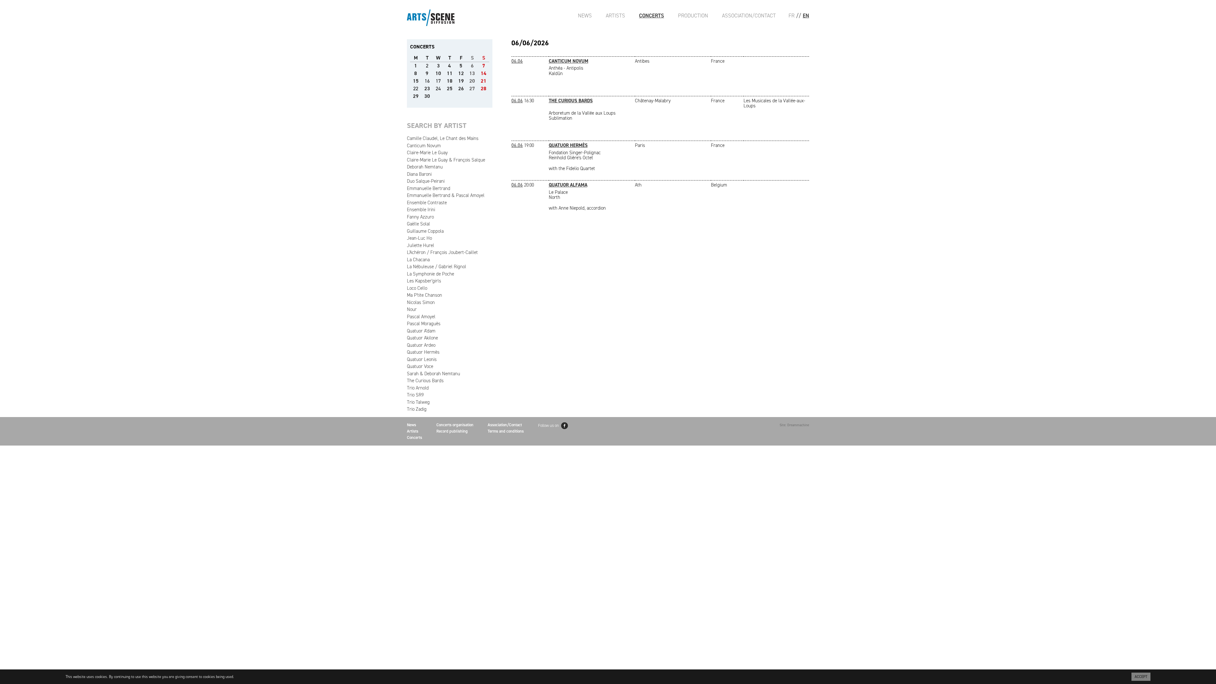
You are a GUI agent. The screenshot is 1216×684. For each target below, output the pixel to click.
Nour (412, 309)
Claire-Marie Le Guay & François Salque (446, 160)
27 (472, 88)
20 (472, 81)
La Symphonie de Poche (430, 274)
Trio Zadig (417, 409)
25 (450, 88)
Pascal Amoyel (421, 317)
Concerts (651, 15)
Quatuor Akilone (422, 338)
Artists (615, 15)
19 (461, 81)
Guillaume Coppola (425, 231)
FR (791, 15)
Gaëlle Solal (418, 224)
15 (416, 81)
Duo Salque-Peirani (426, 181)
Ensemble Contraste (427, 203)
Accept (1141, 676)
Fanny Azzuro (420, 217)
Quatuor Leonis (422, 359)
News (585, 15)
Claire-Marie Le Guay (427, 152)
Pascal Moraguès (423, 323)
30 (427, 96)
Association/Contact (749, 15)
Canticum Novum (424, 145)
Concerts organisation (454, 425)
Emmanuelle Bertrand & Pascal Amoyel (445, 195)
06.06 (517, 61)
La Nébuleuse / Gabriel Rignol (436, 266)
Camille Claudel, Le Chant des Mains (442, 138)
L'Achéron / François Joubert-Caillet (442, 252)
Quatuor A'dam (421, 331)
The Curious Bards (425, 380)
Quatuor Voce (420, 366)
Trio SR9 (415, 395)
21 (483, 81)
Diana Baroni (419, 174)
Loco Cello (417, 288)
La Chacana (418, 259)
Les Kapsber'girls (424, 281)
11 (450, 73)
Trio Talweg (418, 402)
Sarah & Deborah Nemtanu (433, 373)
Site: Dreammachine (794, 425)
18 (450, 81)
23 (427, 88)
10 (438, 73)
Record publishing (452, 431)
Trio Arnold (418, 388)
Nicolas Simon (421, 302)
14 (483, 73)
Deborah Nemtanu (425, 167)
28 (483, 88)
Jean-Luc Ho (419, 238)
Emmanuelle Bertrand (428, 188)
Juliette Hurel (420, 245)
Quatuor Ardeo (421, 345)
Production (693, 15)
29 (416, 96)
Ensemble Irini (421, 209)
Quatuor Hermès (423, 352)
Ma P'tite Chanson (424, 295)
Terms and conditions (506, 431)
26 (461, 88)
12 (461, 73)
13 (472, 73)
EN (806, 15)
